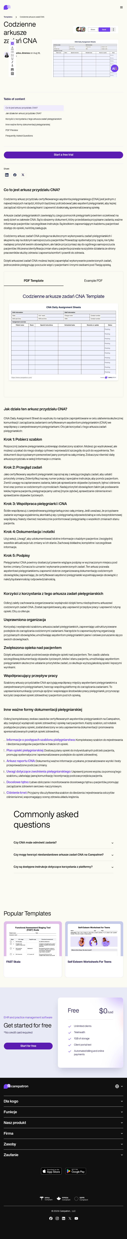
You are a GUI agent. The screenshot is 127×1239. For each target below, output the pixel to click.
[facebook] (51, 1218)
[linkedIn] (64, 1218)
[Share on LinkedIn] (7, 175)
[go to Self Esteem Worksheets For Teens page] (94, 938)
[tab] (34, 281)
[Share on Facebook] (15, 175)
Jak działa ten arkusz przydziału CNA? (23, 113)
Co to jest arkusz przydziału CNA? (22, 108)
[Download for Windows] (75, 1171)
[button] (120, 7)
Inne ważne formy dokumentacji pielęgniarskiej (28, 125)
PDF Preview (12, 130)
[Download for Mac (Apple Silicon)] (51, 1171)
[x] (70, 1218)
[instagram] (57, 1218)
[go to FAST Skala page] (33, 938)
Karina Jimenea (22, 53)
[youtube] (76, 1218)
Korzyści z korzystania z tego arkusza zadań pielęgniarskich (34, 119)
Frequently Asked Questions (19, 136)
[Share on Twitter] (23, 175)
